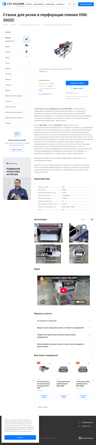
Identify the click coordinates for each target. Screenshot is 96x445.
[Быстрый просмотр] (49, 363)
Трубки (7, 68)
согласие (26, 420)
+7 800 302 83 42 (87, 422)
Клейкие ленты (10, 107)
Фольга (7, 90)
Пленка (8, 38)
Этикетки (8, 74)
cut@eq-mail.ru (86, 426)
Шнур (7, 57)
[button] (91, 355)
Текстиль (8, 101)
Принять (20, 437)
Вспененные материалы (13, 112)
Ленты (7, 63)
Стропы (7, 52)
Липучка (8, 85)
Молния (8, 79)
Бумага (7, 46)
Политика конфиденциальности (46, 438)
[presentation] (26, 35)
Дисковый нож (10, 41)
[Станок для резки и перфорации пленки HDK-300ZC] (63, 49)
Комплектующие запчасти (14, 118)
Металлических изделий (13, 96)
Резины (7, 123)
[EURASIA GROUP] (85, 438)
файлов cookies (16, 422)
